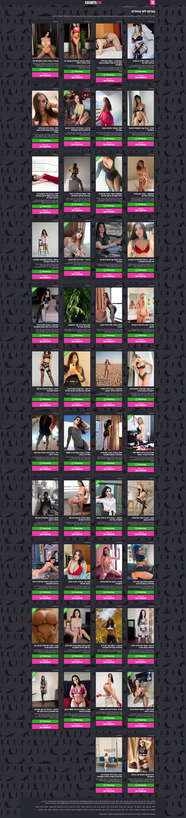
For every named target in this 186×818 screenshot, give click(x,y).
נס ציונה (112, 809)
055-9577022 (140, 534)
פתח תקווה (98, 809)
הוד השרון (137, 809)
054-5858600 (140, 77)
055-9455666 (108, 276)
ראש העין (85, 809)
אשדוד (37, 807)
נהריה (98, 807)
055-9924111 (77, 534)
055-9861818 (140, 341)
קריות (78, 807)
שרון (46, 809)
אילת (153, 807)
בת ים (148, 809)
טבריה (120, 807)
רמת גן (61, 809)
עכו (91, 807)
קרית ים (67, 807)
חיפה (124, 807)
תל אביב (41, 809)
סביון (103, 809)
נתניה (107, 809)
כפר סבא (118, 809)
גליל (135, 807)
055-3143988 (77, 77)
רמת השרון (55, 809)
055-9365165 (109, 81)
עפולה (87, 807)
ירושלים (46, 807)
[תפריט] (152, 2)
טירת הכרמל (114, 807)
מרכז (41, 807)
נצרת (94, 807)
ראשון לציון (79, 809)
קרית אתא (73, 807)
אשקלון (153, 809)
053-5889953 (109, 144)
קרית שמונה (52, 807)
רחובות (73, 809)
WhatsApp (142, 71)
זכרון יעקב (130, 807)
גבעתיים (143, 809)
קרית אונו (91, 809)
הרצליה (131, 809)
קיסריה (83, 807)
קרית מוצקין (60, 807)
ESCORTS (93, 2)
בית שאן (139, 807)
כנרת (108, 807)
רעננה (49, 809)
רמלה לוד (67, 809)
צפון (144, 807)
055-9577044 (77, 144)
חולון (123, 809)
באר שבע (148, 807)
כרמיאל (103, 807)
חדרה (126, 809)
